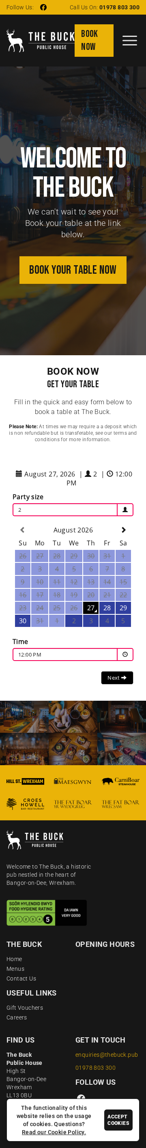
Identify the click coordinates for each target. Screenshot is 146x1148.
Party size (28, 496)
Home (14, 959)
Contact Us (21, 978)
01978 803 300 (119, 7)
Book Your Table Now (73, 270)
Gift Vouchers (24, 1007)
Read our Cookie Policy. (54, 1132)
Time (20, 641)
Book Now (89, 40)
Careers (16, 1017)
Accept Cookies (118, 1120)
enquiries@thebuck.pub (106, 1054)
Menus (15, 969)
